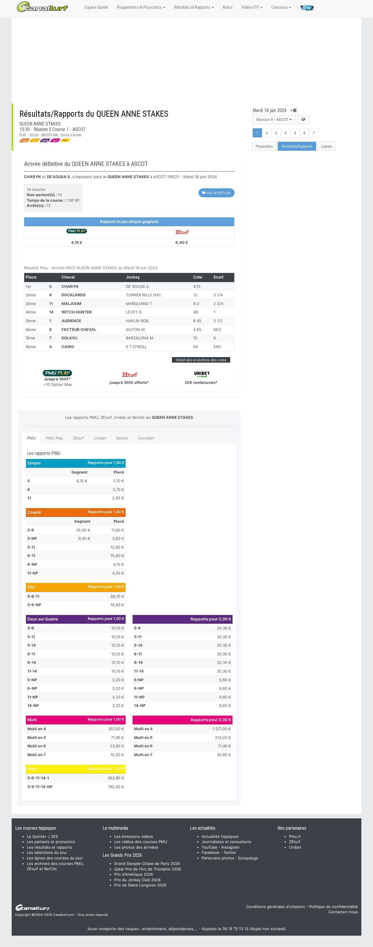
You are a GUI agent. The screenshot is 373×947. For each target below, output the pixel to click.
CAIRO (67, 346)
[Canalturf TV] (307, 8)
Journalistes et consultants (226, 841)
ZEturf (78, 438)
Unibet (100, 438)
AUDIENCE (71, 320)
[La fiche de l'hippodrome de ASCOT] (303, 119)
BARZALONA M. (140, 338)
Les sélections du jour (47, 852)
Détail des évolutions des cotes (201, 360)
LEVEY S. (134, 312)
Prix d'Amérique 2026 (133, 874)
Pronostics (264, 146)
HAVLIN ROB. (137, 320)
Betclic (122, 438)
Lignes (326, 146)
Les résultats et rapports (49, 847)
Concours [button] (279, 7)
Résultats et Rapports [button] (192, 7)
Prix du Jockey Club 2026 (137, 879)
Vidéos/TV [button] (250, 7)
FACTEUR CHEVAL (78, 329)
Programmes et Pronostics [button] (140, 7)
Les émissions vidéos (133, 836)
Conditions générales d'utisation (275, 906)
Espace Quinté (96, 7)
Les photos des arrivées (136, 847)
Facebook (210, 852)
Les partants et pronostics (51, 841)
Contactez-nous (343, 911)
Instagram (230, 847)
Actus (228, 7)
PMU (31, 438)
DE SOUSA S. (138, 286)
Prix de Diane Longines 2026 (140, 885)
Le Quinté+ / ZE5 (42, 836)
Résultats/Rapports (296, 146)
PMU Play (54, 438)
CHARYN (69, 286)
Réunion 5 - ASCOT (272, 119)
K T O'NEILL (136, 346)
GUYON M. (136, 329)
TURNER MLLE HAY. (144, 294)
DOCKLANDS (73, 294)
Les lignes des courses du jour (55, 858)
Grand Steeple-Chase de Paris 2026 (147, 863)
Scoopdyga (248, 858)
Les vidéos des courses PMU (140, 841)
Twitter (230, 852)
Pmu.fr (295, 836)
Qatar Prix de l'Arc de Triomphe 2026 (147, 869)
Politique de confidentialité (333, 906)
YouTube (209, 847)
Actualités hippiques (220, 836)
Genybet (146, 438)
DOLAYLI (69, 338)
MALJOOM (71, 303)
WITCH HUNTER (76, 312)
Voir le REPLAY (218, 193)
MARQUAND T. (139, 303)
